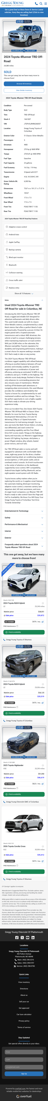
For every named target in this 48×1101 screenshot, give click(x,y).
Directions (24, 989)
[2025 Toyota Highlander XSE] (24, 742)
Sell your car (24, 1002)
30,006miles (40, 850)
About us (24, 995)
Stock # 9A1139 (8, 600)
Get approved (24, 1008)
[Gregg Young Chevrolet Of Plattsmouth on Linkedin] (32, 937)
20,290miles (40, 769)
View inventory (24, 982)
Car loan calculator (24, 1014)
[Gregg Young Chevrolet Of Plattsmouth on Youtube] (26, 937)
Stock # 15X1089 (9, 762)
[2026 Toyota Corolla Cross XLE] (24, 823)
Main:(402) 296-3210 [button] (26, 960)
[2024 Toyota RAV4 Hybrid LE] (24, 580)
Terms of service (24, 1027)
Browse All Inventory (24, 84)
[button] (36, 3)
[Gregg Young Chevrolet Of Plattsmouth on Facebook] (16, 937)
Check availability (14, 632)
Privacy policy (24, 1021)
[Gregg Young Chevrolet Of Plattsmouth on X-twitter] (21, 937)
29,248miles (40, 606)
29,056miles (40, 687)
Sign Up (24, 1074)
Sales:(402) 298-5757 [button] (25, 963)
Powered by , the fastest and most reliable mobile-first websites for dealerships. (24, 1090)
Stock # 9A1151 (8, 843)
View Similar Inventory (24, 90)
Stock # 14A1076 (9, 681)
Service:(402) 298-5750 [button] (26, 966)
